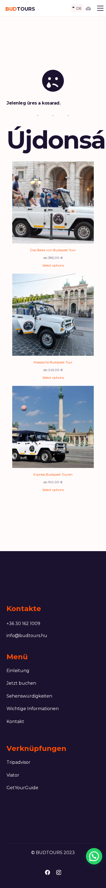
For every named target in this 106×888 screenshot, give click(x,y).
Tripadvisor (18, 762)
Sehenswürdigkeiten (29, 696)
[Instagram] (58, 872)
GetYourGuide (22, 787)
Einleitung (18, 670)
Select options (53, 265)
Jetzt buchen (21, 683)
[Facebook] (47, 872)
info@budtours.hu (27, 635)
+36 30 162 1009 (23, 623)
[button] (100, 8)
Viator (13, 775)
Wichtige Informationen (33, 708)
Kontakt (15, 721)
